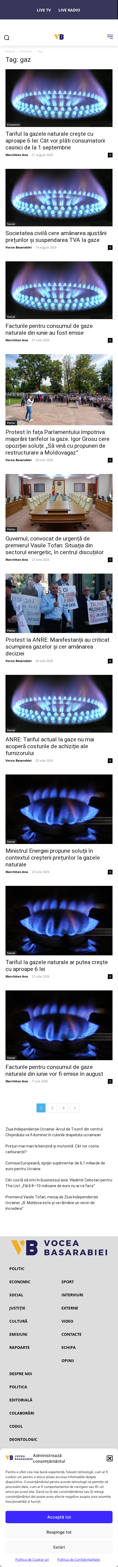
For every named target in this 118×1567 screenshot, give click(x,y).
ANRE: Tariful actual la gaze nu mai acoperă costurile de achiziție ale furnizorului (49, 746)
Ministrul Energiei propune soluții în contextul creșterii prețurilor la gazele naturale (52, 858)
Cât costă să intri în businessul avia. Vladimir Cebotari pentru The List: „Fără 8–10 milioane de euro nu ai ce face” (58, 1183)
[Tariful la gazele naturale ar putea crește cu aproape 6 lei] (59, 920)
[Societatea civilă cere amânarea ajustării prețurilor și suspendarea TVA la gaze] (59, 198)
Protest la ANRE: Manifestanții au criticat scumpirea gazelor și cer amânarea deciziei (57, 647)
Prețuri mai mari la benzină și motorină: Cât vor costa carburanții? (52, 1149)
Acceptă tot (59, 1517)
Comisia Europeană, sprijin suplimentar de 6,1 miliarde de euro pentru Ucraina (55, 1166)
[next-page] (75, 1107)
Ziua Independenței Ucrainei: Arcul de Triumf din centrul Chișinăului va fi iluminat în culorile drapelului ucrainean (54, 1132)
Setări (59, 1547)
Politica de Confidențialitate (78, 1559)
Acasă (10, 51)
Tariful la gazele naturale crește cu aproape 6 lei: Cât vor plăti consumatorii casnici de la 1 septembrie (55, 141)
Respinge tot (59, 1532)
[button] (110, 1458)
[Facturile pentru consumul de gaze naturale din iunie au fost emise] (59, 290)
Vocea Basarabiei (18, 247)
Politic (11, 423)
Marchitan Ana (16, 155)
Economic (13, 124)
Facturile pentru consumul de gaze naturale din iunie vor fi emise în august (54, 1070)
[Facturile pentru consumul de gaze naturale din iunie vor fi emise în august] (59, 1025)
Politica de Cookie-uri (32, 1559)
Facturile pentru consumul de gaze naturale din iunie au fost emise (49, 329)
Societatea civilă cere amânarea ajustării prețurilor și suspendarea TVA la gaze (55, 236)
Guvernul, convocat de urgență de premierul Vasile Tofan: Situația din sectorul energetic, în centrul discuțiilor (54, 545)
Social (11, 224)
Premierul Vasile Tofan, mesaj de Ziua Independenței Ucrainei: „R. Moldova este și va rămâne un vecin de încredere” (51, 1203)
